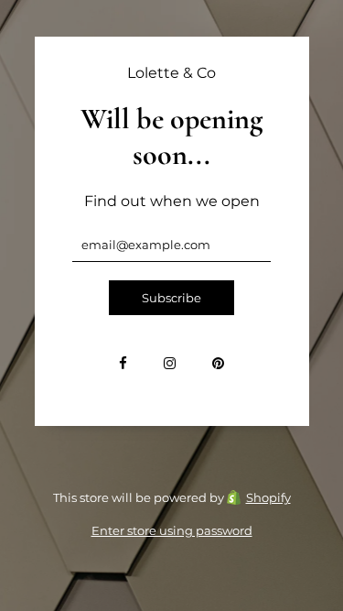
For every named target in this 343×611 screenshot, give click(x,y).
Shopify (268, 497)
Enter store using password (171, 530)
